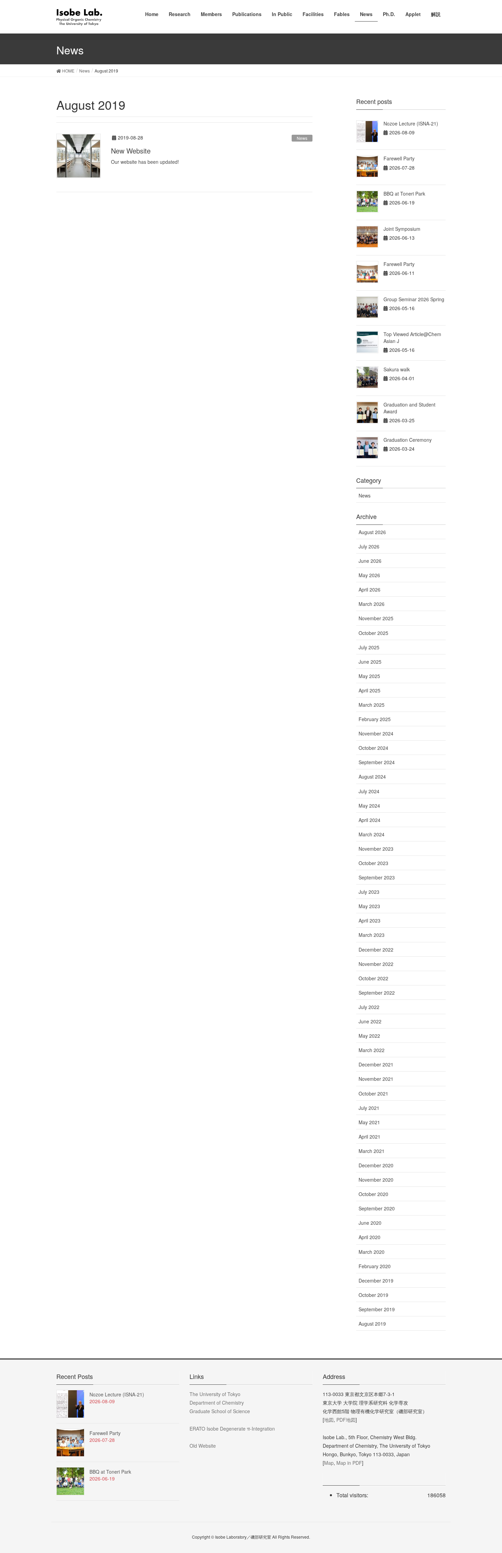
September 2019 (377, 1309)
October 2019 (373, 1294)
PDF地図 (345, 1419)
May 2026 (369, 575)
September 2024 (377, 762)
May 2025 (369, 676)
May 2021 (369, 1122)
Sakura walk (397, 369)
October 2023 (373, 863)
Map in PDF (349, 1462)
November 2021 (376, 1078)
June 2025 (370, 661)
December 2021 (376, 1064)
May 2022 (369, 1035)
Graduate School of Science (220, 1411)
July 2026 (369, 546)
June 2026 (370, 560)
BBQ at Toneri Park (404, 193)
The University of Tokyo (215, 1394)
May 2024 (369, 805)
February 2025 (375, 719)
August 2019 (372, 1323)
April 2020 (369, 1237)
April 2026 (369, 589)
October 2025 (373, 632)
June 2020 (370, 1222)
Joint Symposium (402, 228)
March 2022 (372, 1050)
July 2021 (369, 1107)
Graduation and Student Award (409, 408)
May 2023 (369, 906)
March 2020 (372, 1251)
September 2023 (377, 877)
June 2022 (370, 1021)
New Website (131, 151)
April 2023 (369, 920)
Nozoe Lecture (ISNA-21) (411, 123)
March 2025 (372, 704)
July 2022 (369, 1007)
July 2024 (369, 791)
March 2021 (372, 1150)
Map (329, 1462)
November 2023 (376, 848)
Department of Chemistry (217, 1402)
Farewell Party (399, 158)
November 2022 (376, 963)
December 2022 (376, 949)
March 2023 (372, 934)
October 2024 (373, 747)
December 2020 (376, 1165)
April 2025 (369, 690)
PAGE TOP (483, 1500)
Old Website (203, 1445)
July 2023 (369, 891)
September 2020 (377, 1208)
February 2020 (375, 1266)
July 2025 (369, 647)
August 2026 (372, 532)
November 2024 (376, 733)
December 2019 (376, 1280)
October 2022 (373, 978)
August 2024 (372, 776)
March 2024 (372, 834)
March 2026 (372, 603)
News (302, 138)
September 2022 (377, 992)
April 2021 (369, 1136)
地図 (329, 1419)
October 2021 (373, 1093)
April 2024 (369, 820)
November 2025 (376, 618)
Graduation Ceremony (408, 439)
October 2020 (373, 1194)
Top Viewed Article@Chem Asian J (412, 337)
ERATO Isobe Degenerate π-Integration (232, 1428)
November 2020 (376, 1179)
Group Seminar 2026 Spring (414, 299)
